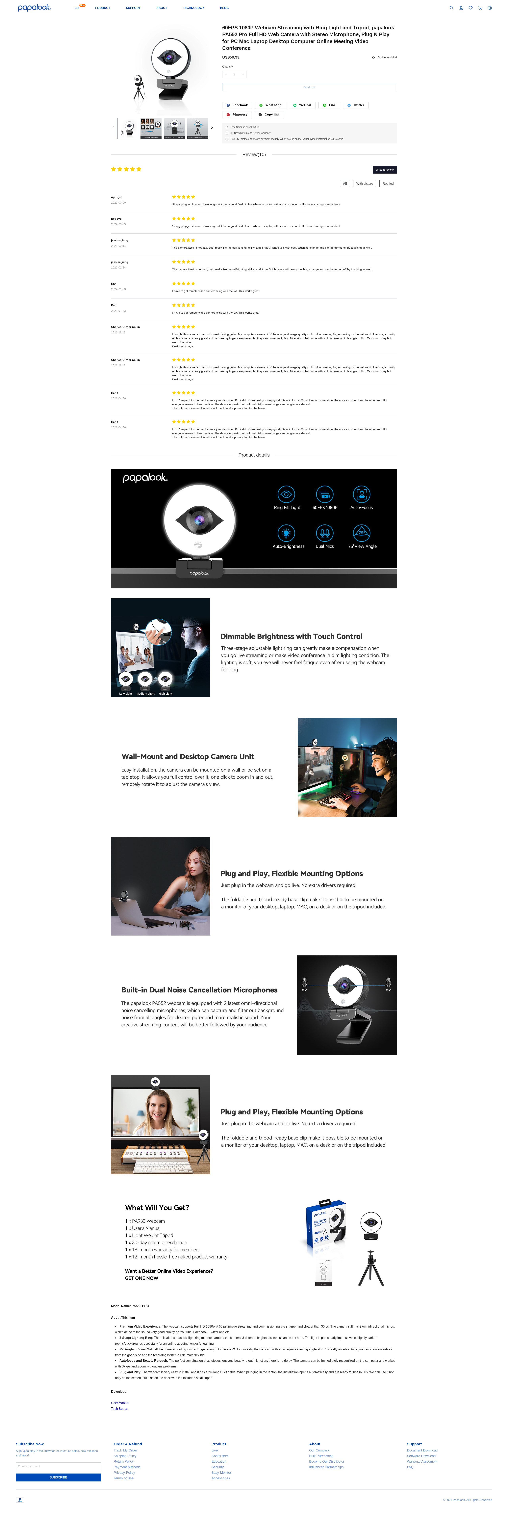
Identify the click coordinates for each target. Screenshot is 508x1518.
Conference (220, 1456)
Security (218, 1467)
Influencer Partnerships (326, 1467)
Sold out (309, 87)
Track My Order (125, 1450)
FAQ (410, 1467)
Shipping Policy (125, 1456)
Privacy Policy (124, 1473)
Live (215, 1450)
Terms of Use (124, 1478)
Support (414, 1444)
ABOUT (161, 8)
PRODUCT (102, 8)
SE (77, 8)
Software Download (421, 1456)
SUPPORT (133, 8)
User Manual (120, 1403)
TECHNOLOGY (193, 8)
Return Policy (124, 1461)
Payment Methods (127, 1467)
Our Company (319, 1450)
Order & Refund (128, 1444)
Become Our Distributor (326, 1461)
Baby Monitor (221, 1473)
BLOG (224, 8)
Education (219, 1461)
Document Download (422, 1450)
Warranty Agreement (422, 1461)
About (314, 1444)
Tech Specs (119, 1408)
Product (219, 1444)
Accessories (221, 1478)
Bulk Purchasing (321, 1456)
